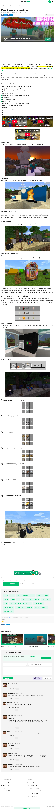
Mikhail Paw (11, 693)
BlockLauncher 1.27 (32, 785)
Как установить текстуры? (34, 790)
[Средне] (4, 621)
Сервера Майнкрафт (33, 798)
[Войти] (49, 1)
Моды (8, 5)
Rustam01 (10, 617)
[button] (2, 1)
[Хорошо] (6, 621)
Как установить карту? (33, 793)
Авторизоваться (46, 657)
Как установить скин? (33, 796)
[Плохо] (2, 621)
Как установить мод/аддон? (34, 788)
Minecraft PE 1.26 (5, 782)
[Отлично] (7, 621)
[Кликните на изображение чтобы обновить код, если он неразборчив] (37, 678)
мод (26, 64)
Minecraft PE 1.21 (5, 788)
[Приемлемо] (3, 621)
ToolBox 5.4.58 (31, 782)
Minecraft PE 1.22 (5, 785)
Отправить (7, 678)
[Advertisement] (27, 53)
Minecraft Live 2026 (6, 790)
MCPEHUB (3, 5)
